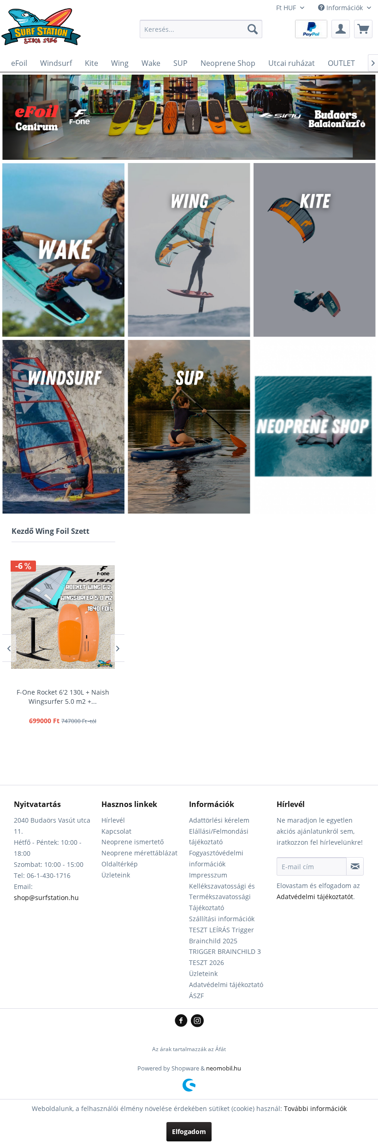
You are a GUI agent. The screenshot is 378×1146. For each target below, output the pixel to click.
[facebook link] (183, 1021)
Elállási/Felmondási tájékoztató (218, 837)
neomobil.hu (223, 1068)
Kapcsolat (116, 831)
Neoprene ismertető (132, 841)
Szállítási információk (221, 918)
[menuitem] (201, 29)
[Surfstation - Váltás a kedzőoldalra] (44, 31)
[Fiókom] (340, 29)
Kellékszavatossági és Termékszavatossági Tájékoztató (222, 897)
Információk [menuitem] (345, 7)
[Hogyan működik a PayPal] (311, 28)
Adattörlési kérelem (219, 820)
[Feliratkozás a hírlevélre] (355, 866)
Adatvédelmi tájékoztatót (315, 896)
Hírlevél (113, 820)
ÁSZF (196, 995)
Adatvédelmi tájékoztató (226, 984)
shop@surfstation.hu (46, 897)
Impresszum (208, 875)
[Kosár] (363, 29)
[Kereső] (252, 29)
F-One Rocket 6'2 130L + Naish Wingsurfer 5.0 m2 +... (63, 697)
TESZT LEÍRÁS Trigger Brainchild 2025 (221, 935)
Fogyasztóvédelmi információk (216, 858)
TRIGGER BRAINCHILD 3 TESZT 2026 (225, 957)
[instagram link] (197, 1021)
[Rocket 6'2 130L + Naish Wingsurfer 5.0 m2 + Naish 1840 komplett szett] (63, 616)
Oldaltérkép (119, 864)
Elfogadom (189, 1131)
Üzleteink (115, 875)
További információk (315, 1108)
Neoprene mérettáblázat (139, 852)
